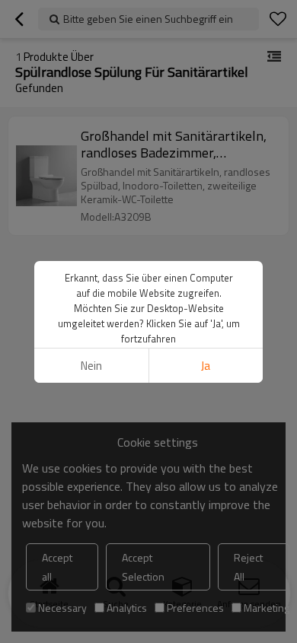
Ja (205, 365)
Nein (91, 365)
